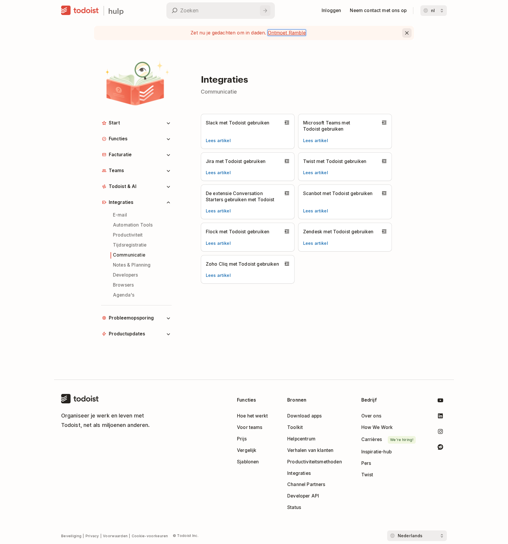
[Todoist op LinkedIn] (440, 417)
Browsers (123, 285)
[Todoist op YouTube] (440, 401)
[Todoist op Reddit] (440, 447)
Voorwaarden (115, 536)
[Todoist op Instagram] (440, 432)
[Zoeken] (265, 10)
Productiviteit (128, 235)
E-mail (120, 215)
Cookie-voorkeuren (150, 536)
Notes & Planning (132, 265)
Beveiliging (71, 536)
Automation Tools (133, 225)
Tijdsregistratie (129, 245)
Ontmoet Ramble (287, 33)
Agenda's (123, 295)
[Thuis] (80, 11)
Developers (125, 275)
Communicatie (129, 255)
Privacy (92, 536)
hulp (116, 11)
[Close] (407, 33)
